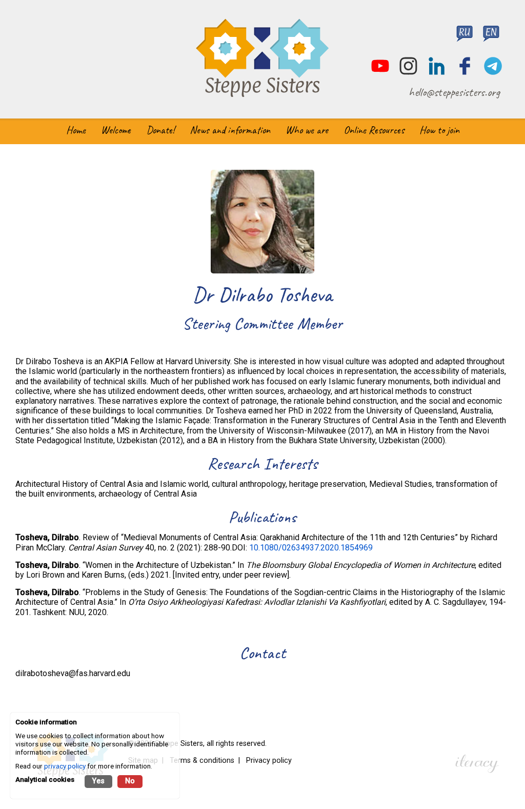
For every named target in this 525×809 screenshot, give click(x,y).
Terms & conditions (202, 760)
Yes (98, 781)
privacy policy (65, 766)
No (130, 781)
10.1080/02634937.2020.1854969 (311, 548)
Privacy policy (269, 760)
